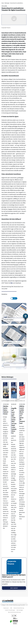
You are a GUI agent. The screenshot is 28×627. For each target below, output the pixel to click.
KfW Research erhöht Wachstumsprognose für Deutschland (22, 468)
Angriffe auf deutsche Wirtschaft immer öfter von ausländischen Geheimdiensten (14, 468)
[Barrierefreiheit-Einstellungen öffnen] (25, 316)
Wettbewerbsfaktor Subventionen (6, 468)
